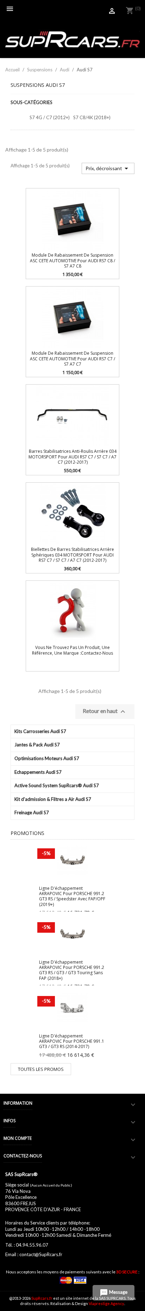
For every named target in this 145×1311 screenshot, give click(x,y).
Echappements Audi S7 (38, 772)
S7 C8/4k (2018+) (92, 117)
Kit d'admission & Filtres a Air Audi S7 (52, 799)
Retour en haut (105, 711)
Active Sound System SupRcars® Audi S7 (56, 785)
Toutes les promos (41, 1069)
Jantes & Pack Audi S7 (37, 744)
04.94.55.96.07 (32, 1245)
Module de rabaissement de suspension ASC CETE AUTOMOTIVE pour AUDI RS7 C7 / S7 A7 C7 (72, 358)
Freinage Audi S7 (31, 812)
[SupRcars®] (72, 38)
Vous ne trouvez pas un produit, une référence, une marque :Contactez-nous (72, 650)
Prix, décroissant (108, 168)
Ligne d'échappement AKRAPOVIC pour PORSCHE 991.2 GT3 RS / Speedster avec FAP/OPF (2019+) (72, 896)
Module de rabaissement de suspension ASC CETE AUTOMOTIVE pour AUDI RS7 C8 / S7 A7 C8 (72, 260)
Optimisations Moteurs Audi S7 (46, 758)
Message (113, 1292)
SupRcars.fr (41, 1298)
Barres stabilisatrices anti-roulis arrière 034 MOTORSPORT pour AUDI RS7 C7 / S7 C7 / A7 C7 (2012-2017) (72, 456)
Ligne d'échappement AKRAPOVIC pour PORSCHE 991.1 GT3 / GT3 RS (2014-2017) (71, 1041)
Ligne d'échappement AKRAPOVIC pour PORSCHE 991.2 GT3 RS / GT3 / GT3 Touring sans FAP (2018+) (71, 970)
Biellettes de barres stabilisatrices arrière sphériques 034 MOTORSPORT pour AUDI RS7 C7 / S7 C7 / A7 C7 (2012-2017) (72, 554)
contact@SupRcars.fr (40, 1254)
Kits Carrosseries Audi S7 (40, 731)
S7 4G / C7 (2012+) (50, 117)
